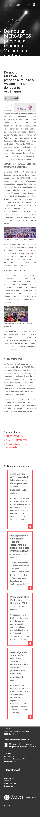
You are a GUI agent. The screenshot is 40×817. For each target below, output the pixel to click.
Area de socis (34, 5)
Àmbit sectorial (11, 98)
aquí (33, 193)
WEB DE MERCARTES (14, 436)
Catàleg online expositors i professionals (16, 445)
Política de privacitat (11, 783)
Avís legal (7, 781)
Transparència (9, 786)
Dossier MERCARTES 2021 (16, 440)
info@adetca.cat (10, 761)
